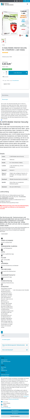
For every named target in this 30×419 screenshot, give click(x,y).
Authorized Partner (5, 374)
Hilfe (2, 362)
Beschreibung (5, 95)
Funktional (5, 406)
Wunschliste (6, 76)
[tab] (15, 95)
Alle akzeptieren (15, 410)
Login (2, 368)
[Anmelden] (15, 1)
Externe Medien (6, 403)
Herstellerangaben (6, 339)
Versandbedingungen (5, 361)
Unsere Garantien (5, 376)
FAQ (3, 335)
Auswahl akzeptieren (15, 416)
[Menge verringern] (6, 74)
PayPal (4, 404)
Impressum (26, 396)
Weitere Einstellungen (6, 407)
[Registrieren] (17, 1)
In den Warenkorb (18, 72)
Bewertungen (5, 99)
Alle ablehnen (15, 413)
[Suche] (22, 1)
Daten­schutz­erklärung (13, 399)
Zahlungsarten (4, 359)
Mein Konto (3, 367)
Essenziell (5, 401)
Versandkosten (15, 80)
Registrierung (4, 370)
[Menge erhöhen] (6, 72)
